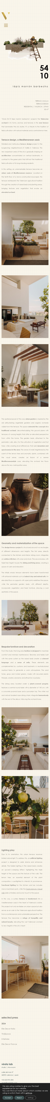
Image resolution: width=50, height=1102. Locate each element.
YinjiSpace (6, 1034)
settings (29, 1093)
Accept (8, 1098)
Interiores (5, 1039)
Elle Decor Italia (8, 1029)
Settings (30, 1098)
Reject (19, 1098)
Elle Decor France (9, 1044)
